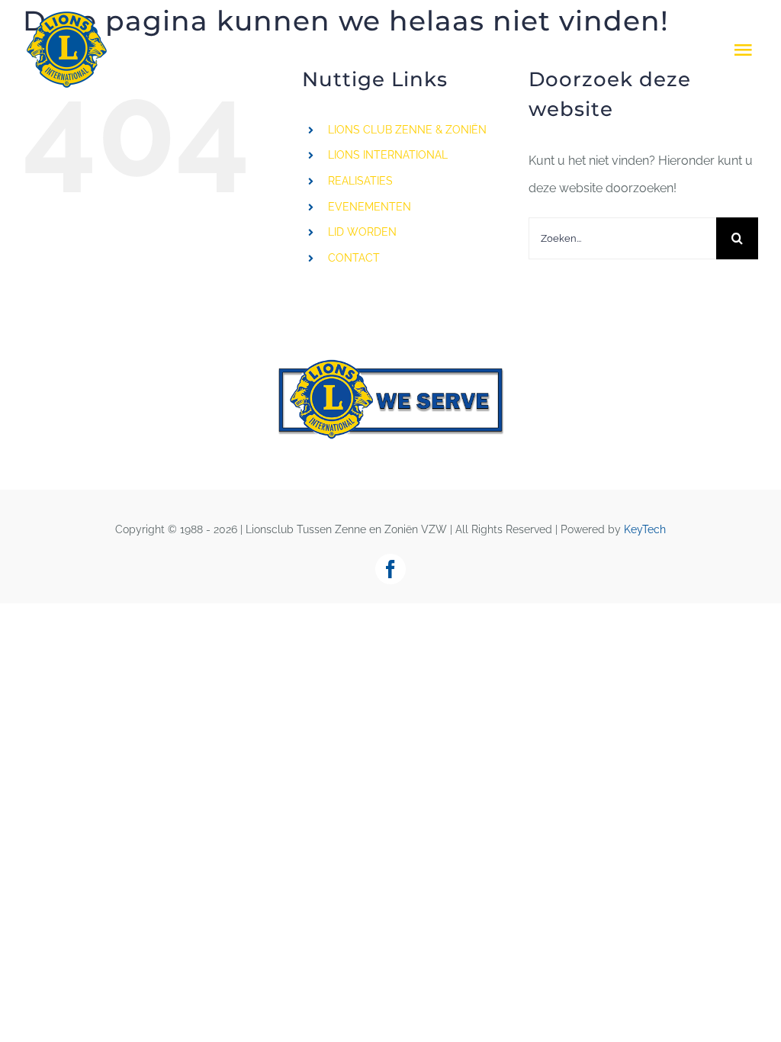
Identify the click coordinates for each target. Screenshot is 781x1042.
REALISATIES (360, 181)
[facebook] (390, 569)
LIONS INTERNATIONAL (388, 155)
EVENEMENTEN (369, 207)
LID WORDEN (362, 232)
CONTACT (354, 258)
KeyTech (645, 529)
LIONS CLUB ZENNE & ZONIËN (407, 130)
